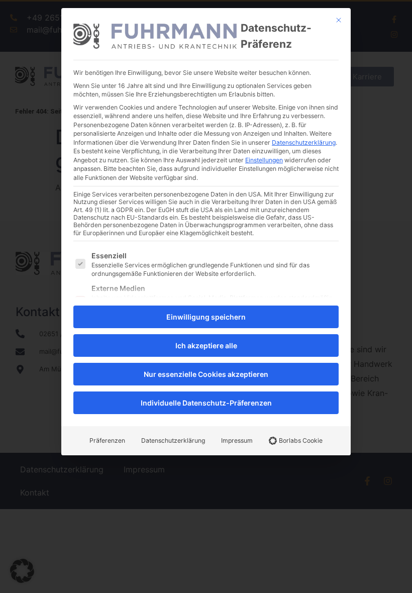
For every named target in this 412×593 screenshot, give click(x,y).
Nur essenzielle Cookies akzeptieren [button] (206, 374)
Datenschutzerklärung (304, 142)
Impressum (237, 440)
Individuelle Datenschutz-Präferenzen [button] (206, 403)
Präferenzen (107, 440)
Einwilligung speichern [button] (206, 317)
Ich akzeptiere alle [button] (206, 345)
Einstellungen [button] (264, 160)
